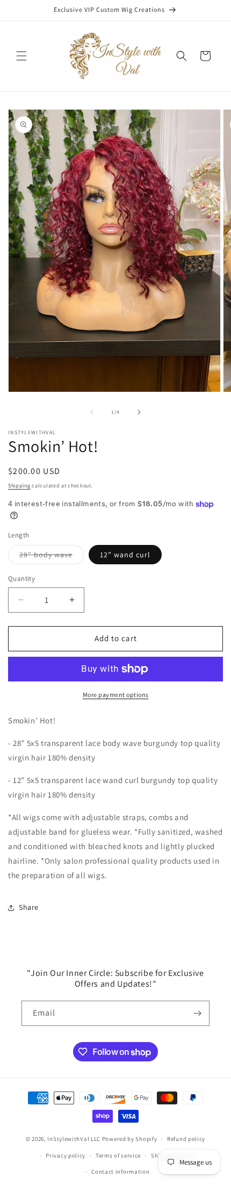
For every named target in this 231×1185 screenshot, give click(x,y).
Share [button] (29, 907)
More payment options (116, 695)
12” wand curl (125, 554)
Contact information (120, 1171)
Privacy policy (65, 1155)
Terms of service (118, 1155)
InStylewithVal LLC (73, 1139)
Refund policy (186, 1139)
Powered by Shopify (129, 1139)
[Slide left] (92, 412)
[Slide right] (139, 412)
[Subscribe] (197, 1013)
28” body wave (51, 556)
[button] (21, 56)
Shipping (19, 485)
